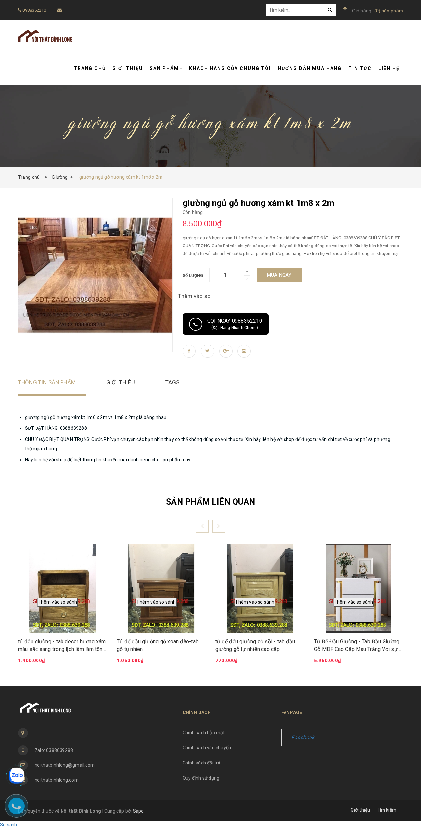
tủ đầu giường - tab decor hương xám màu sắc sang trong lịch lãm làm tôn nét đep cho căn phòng (62, 645)
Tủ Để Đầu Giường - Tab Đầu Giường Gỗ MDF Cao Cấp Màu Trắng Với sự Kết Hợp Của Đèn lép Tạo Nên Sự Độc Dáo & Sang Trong (356, 645)
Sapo (138, 811)
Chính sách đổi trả (202, 762)
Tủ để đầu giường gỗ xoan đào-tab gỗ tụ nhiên (158, 645)
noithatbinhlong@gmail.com (65, 765)
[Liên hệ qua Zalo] (16, 775)
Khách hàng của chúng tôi (230, 68)
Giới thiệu (127, 68)
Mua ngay (279, 275)
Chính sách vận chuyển (207, 747)
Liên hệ (389, 68)
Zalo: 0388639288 (54, 750)
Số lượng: (193, 275)
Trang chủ (90, 68)
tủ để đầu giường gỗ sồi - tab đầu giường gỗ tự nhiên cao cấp (255, 645)
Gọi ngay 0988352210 (234, 324)
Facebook (303, 737)
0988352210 (33, 10)
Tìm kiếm (386, 810)
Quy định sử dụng (201, 778)
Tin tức (360, 68)
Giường (60, 177)
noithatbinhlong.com (57, 780)
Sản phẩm (164, 68)
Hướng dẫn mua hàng (310, 68)
